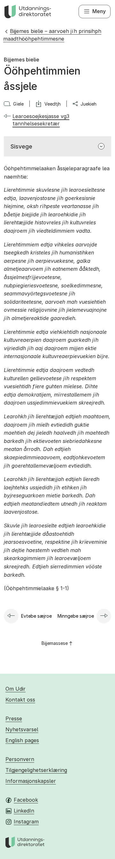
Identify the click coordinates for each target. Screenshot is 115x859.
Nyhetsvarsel (21, 729)
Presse (13, 718)
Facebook (26, 800)
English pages (22, 740)
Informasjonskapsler (30, 781)
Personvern (19, 759)
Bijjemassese (55, 643)
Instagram (26, 821)
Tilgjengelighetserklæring (36, 770)
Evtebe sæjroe (36, 616)
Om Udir (15, 689)
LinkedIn (24, 810)
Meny (99, 11)
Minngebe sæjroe (75, 616)
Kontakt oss (20, 699)
